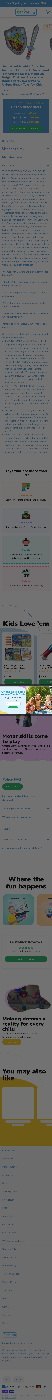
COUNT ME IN (13, 707)
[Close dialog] (51, 687)
